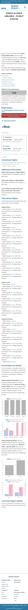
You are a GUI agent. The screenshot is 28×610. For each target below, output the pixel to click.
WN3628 (13, 349)
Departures (4, 584)
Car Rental (17, 582)
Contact (21, 605)
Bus (2, 592)
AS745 (13, 268)
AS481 (13, 250)
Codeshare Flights (6, 77)
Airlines (3, 588)
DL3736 (13, 286)
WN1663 (13, 321)
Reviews (16, 594)
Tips (15, 600)
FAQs (15, 598)
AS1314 (13, 221)
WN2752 (13, 329)
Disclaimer (16, 605)
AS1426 (13, 235)
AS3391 (13, 248)
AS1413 (13, 229)
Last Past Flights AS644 (8, 86)
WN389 (13, 355)
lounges (16, 596)
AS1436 (13, 241)
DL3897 (13, 298)
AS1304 (13, 209)
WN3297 (13, 343)
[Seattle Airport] (3, 8)
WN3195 (13, 331)
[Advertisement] (14, 37)
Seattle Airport (14, 7)
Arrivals (3, 582)
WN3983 (13, 362)
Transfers (4, 598)
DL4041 (13, 305)
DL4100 (13, 311)
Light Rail (4, 596)
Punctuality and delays (7, 83)
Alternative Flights (6, 81)
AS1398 (13, 227)
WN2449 (13, 323)
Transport (4, 590)
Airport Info (17, 580)
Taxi (2, 594)
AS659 (13, 262)
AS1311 (13, 215)
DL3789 (13, 292)
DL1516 (13, 284)
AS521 (13, 256)
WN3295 (13, 337)
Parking (16, 590)
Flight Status (5, 75)
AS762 (13, 274)
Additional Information (7, 79)
